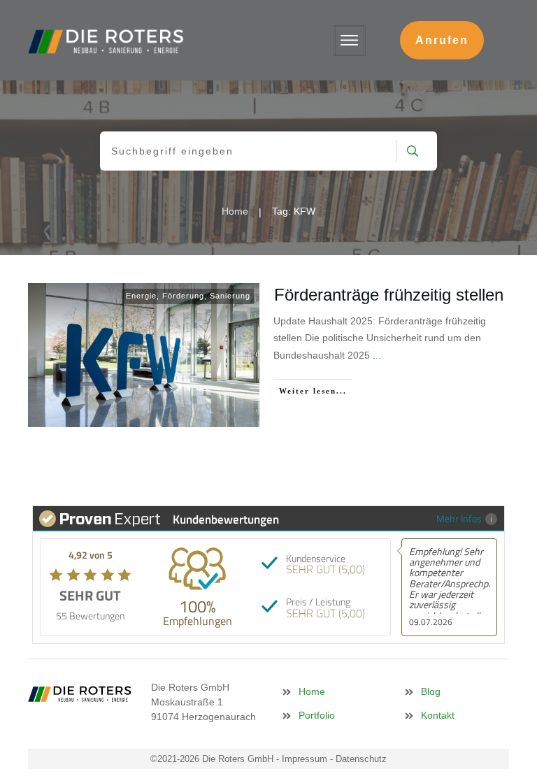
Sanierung (230, 296)
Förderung (183, 296)
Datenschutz (361, 759)
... (377, 355)
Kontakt (437, 715)
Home (312, 691)
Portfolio (317, 715)
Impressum (304, 759)
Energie (141, 296)
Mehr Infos (459, 518)
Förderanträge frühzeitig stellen (388, 294)
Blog (431, 691)
